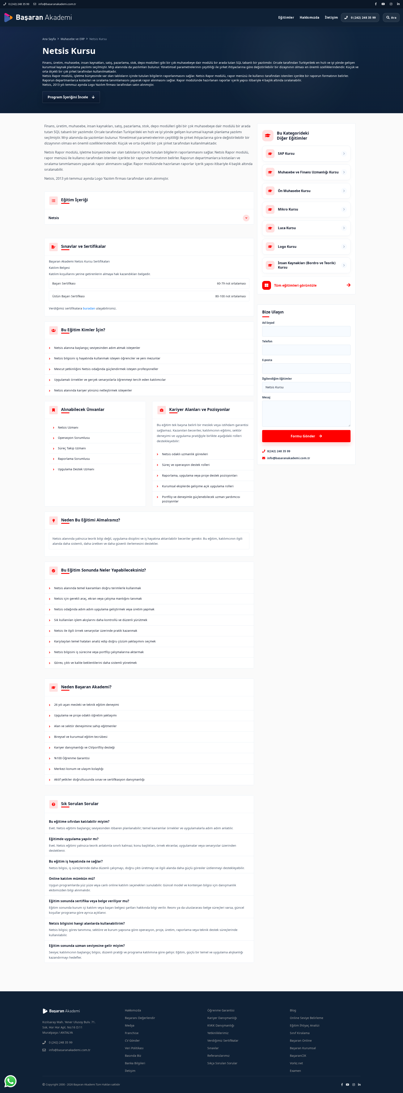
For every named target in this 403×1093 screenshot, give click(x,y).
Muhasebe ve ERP (73, 39)
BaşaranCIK (298, 1056)
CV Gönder (132, 1040)
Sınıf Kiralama (300, 1033)
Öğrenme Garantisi (220, 1010)
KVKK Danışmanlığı (220, 1025)
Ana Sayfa (49, 39)
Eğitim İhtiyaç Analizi (304, 1025)
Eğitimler (286, 17)
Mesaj (266, 397)
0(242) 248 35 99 (278, 451)
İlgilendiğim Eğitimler (277, 379)
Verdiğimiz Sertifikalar (222, 1040)
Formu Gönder (303, 436)
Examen (295, 1071)
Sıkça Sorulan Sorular (222, 1063)
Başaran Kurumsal (303, 1048)
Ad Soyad (268, 323)
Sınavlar (213, 1048)
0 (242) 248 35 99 (18, 4)
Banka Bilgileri (135, 1063)
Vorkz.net (296, 1063)
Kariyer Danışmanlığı (222, 1018)
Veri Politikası (134, 1048)
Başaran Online (301, 1040)
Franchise (132, 1033)
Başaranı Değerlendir (140, 1018)
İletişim (331, 17)
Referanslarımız (218, 1056)
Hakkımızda (309, 17)
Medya (129, 1025)
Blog (293, 1010)
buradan (89, 308)
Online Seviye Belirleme (306, 1018)
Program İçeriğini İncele (68, 97)
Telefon (267, 341)
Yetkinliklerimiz (218, 1033)
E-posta (267, 360)
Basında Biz (133, 1056)
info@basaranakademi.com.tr (57, 4)
